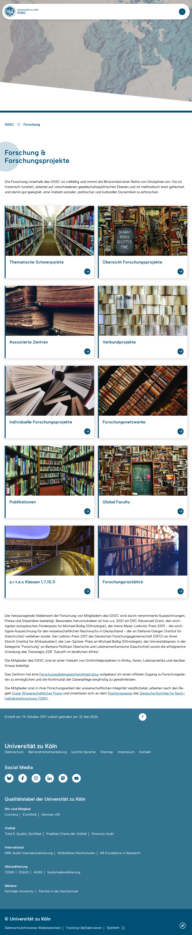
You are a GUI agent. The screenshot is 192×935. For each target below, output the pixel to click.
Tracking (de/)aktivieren (84, 928)
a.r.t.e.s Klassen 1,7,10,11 (32, 581)
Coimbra (11, 815)
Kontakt (145, 752)
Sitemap (106, 752)
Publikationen (22, 502)
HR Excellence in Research (120, 853)
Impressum (126, 752)
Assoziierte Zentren (28, 342)
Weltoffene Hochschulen (76, 853)
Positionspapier (120, 693)
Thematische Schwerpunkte (36, 262)
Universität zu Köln (27, 10)
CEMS (9, 872)
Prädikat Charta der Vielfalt (66, 834)
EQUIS (24, 872)
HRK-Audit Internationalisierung (29, 853)
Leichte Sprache (83, 752)
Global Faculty (116, 502)
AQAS (38, 872)
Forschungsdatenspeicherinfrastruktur (69, 674)
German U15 (50, 815)
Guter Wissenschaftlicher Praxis (37, 693)
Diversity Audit (103, 834)
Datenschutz (14, 752)
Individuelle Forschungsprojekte (40, 422)
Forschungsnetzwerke (124, 422)
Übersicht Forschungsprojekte (132, 262)
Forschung (31, 124)
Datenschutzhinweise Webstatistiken (33, 928)
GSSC (21, 13)
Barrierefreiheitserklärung (47, 752)
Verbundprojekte (119, 342)
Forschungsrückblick (123, 581)
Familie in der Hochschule (58, 891)
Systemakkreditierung (63, 872)
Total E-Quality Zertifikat (23, 834)
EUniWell (30, 815)
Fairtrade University (19, 891)
